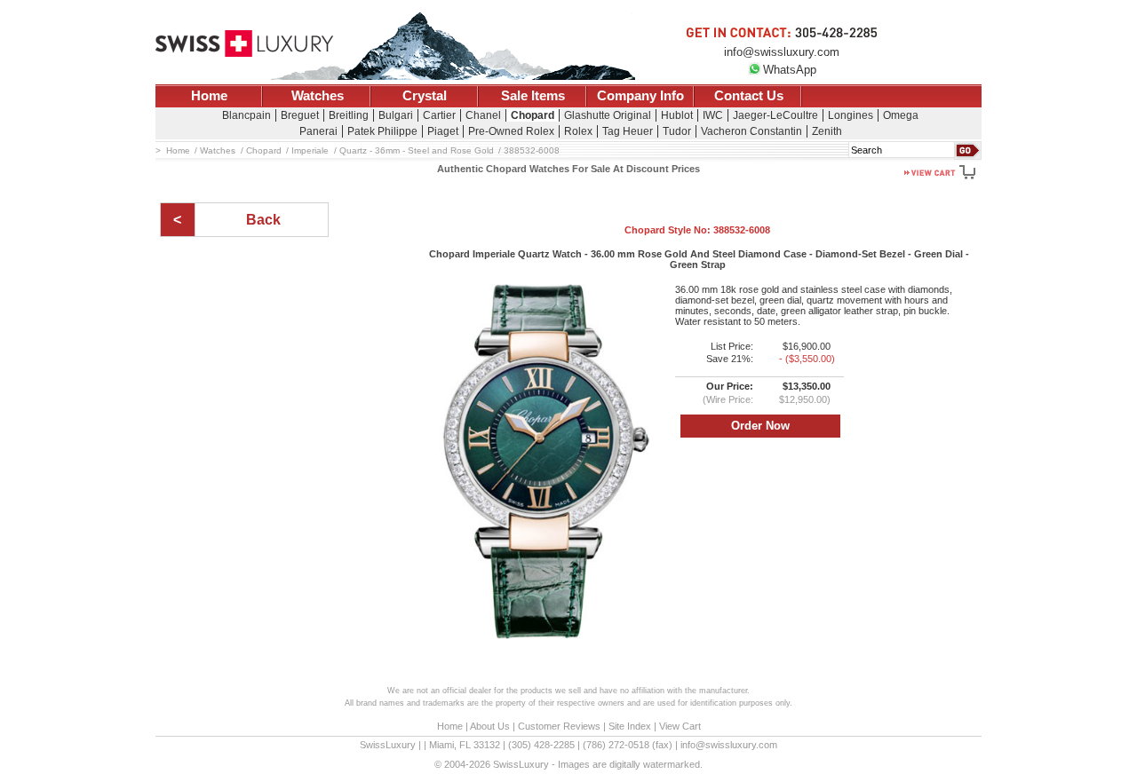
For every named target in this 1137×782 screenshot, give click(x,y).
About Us (490, 726)
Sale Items (533, 96)
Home (209, 96)
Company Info (640, 96)
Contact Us (748, 96)
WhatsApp (789, 69)
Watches (317, 96)
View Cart (680, 726)
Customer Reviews (559, 726)
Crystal (424, 96)
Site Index (629, 726)
